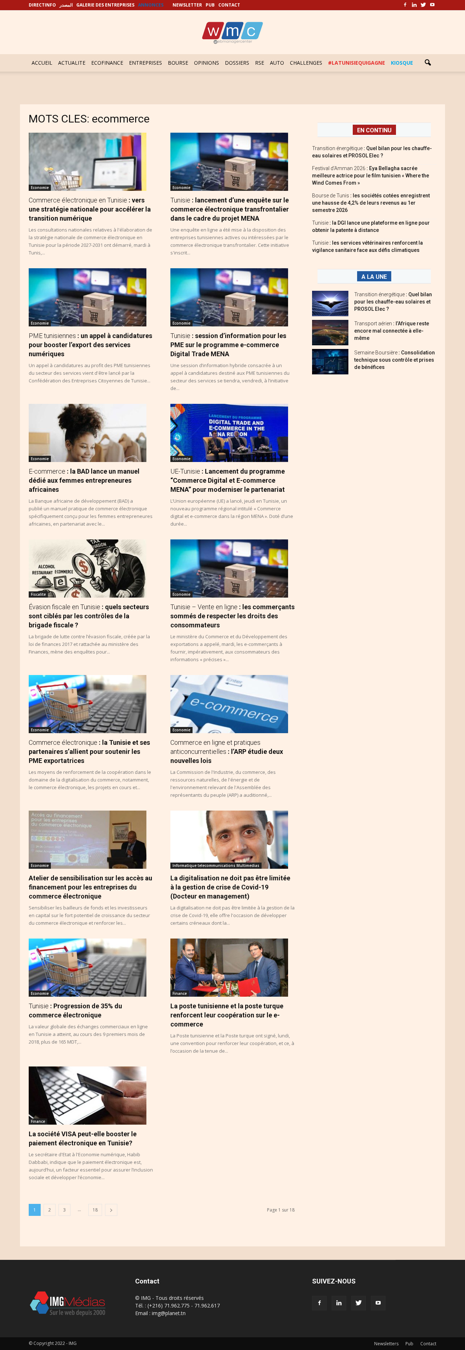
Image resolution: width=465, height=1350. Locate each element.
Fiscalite (38, 594)
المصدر (66, 5)
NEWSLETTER (187, 5)
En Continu (374, 130)
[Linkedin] (414, 5)
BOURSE (178, 62)
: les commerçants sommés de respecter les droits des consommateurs (232, 616)
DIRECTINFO (42, 5)
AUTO (277, 62)
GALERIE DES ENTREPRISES (105, 5)
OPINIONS (206, 62)
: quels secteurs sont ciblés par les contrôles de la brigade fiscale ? (89, 616)
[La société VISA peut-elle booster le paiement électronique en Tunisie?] (91, 1095)
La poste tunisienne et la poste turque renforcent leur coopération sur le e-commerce (226, 1015)
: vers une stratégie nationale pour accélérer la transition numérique (90, 209)
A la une (374, 276)
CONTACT (229, 5)
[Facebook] (405, 5)
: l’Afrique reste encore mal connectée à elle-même (391, 331)
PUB (210, 5)
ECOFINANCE (107, 62)
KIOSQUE (402, 62)
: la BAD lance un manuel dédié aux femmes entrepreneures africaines (84, 480)
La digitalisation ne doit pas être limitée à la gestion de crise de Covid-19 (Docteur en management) (230, 887)
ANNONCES (150, 5)
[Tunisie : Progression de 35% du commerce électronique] (91, 968)
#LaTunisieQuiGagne (356, 62)
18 (95, 1210)
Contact (428, 1344)
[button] (427, 63)
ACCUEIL (42, 62)
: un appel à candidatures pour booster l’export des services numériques (90, 345)
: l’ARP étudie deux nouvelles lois (226, 751)
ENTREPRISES (145, 62)
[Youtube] (432, 5)
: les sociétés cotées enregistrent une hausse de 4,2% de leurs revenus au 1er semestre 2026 (371, 203)
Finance (180, 993)
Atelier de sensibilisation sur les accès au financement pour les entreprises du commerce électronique (90, 887)
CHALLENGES (306, 62)
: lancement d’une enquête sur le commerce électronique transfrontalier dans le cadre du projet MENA (229, 209)
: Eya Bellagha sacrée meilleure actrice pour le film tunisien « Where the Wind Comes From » (370, 175)
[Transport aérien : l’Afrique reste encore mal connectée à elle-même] (330, 332)
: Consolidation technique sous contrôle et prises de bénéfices (394, 360)
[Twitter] (423, 5)
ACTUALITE (71, 62)
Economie (40, 187)
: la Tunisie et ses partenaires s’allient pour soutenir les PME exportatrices (89, 751)
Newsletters (386, 1344)
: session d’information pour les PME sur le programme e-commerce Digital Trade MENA (228, 345)
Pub (409, 1344)
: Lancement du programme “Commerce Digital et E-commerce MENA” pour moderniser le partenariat (227, 480)
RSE (259, 62)
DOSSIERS (237, 62)
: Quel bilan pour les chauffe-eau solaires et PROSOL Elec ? (393, 302)
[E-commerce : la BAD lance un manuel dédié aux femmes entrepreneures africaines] (91, 433)
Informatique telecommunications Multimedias (216, 865)
